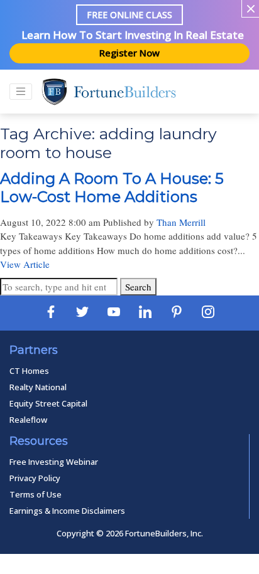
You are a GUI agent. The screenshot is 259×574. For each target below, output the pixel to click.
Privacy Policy (34, 478)
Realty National (38, 387)
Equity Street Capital (48, 403)
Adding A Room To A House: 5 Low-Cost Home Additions (112, 187)
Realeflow (28, 419)
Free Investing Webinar (53, 461)
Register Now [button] (129, 52)
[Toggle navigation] (20, 91)
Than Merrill (181, 222)
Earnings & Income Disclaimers (67, 510)
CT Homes (29, 370)
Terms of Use (35, 494)
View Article (25, 264)
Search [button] (138, 286)
